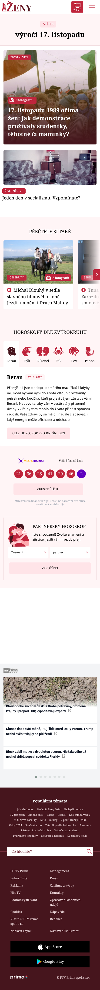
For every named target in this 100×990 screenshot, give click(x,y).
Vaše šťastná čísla (71, 461)
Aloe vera (85, 825)
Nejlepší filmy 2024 (48, 809)
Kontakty (56, 893)
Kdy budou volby (79, 814)
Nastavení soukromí (64, 931)
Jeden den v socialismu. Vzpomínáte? (41, 198)
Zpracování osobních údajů (65, 902)
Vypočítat (50, 568)
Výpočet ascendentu (66, 830)
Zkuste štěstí (48, 489)
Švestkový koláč (77, 835)
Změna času (35, 814)
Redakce (56, 919)
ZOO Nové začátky (25, 820)
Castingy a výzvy (62, 885)
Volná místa (18, 878)
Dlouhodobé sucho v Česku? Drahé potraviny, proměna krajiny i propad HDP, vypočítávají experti (46, 708)
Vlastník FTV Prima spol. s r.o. (24, 921)
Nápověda (57, 912)
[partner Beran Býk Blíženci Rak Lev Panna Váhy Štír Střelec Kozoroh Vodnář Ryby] (70, 552)
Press (54, 878)
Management (59, 871)
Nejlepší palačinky (52, 835)
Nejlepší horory (73, 809)
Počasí (62, 814)
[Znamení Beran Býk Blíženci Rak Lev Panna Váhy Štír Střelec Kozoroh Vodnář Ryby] (28, 552)
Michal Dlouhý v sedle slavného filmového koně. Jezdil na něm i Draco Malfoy (37, 296)
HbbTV (15, 893)
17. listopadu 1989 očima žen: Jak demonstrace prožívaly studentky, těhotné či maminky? (43, 122)
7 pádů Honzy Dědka (74, 820)
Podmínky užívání (23, 900)
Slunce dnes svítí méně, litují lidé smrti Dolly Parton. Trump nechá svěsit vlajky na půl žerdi (49, 731)
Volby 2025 (15, 825)
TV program (17, 814)
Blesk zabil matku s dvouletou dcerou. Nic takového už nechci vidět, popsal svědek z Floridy (46, 754)
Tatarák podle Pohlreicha (60, 825)
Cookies (16, 912)
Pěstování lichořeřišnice (36, 830)
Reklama (16, 885)
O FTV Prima (19, 871)
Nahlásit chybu (21, 931)
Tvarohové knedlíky (25, 835)
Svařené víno (33, 825)
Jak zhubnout (25, 809)
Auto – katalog (48, 820)
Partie (50, 814)
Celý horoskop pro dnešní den (38, 433)
